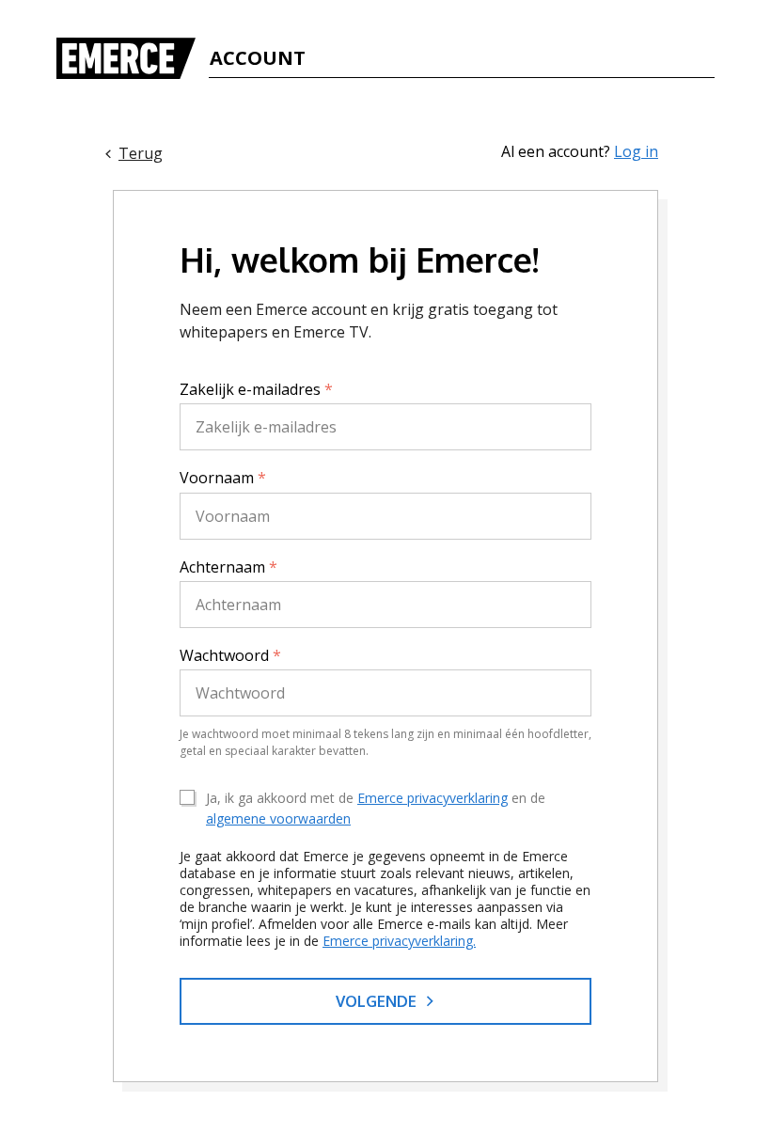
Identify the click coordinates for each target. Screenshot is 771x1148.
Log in (636, 151)
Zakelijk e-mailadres (256, 389)
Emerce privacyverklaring (432, 798)
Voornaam (223, 477)
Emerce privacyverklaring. (399, 941)
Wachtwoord (230, 655)
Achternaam (228, 566)
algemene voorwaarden (278, 818)
